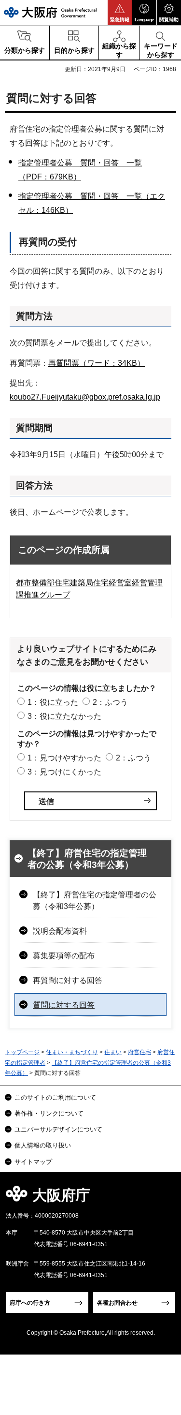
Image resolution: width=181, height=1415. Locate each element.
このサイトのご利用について (55, 1097)
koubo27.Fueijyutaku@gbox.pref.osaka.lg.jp (85, 397)
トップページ (22, 1052)
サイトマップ (33, 1161)
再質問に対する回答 (67, 980)
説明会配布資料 (60, 931)
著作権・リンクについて (49, 1113)
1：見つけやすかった (64, 758)
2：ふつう (110, 702)
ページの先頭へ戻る (162, 1198)
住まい (113, 1052)
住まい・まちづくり (72, 1052)
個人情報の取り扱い (42, 1145)
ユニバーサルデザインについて (58, 1129)
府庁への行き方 (30, 1302)
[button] (120, 12)
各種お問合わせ (117, 1302)
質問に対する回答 (64, 1005)
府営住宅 (139, 1052)
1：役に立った (53, 702)
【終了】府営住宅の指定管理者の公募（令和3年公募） (87, 859)
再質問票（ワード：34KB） (96, 363)
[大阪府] (50, 12)
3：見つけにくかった (64, 772)
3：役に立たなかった (64, 716)
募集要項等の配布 (64, 956)
